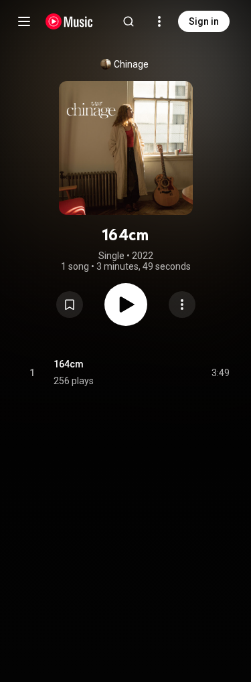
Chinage (131, 64)
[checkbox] (220, 373)
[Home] (69, 21)
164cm (69, 364)
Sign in (204, 21)
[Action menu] (182, 304)
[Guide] (24, 21)
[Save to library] (70, 304)
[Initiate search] (128, 21)
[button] (69, 304)
